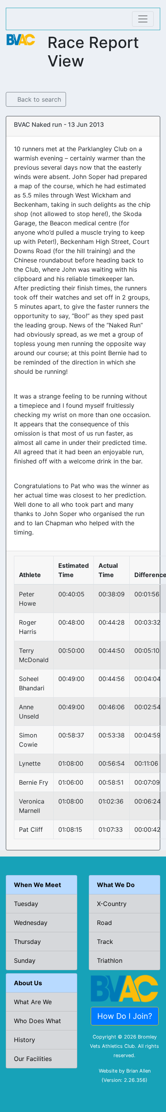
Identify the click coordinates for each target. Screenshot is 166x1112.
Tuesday (26, 904)
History (24, 1040)
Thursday (27, 941)
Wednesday (30, 922)
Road (104, 922)
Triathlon (109, 960)
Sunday (25, 960)
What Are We (33, 1002)
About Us (28, 983)
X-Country (112, 904)
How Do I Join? (124, 1016)
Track (105, 941)
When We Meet (37, 885)
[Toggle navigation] (143, 19)
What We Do (116, 885)
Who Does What (37, 1021)
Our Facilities (33, 1059)
